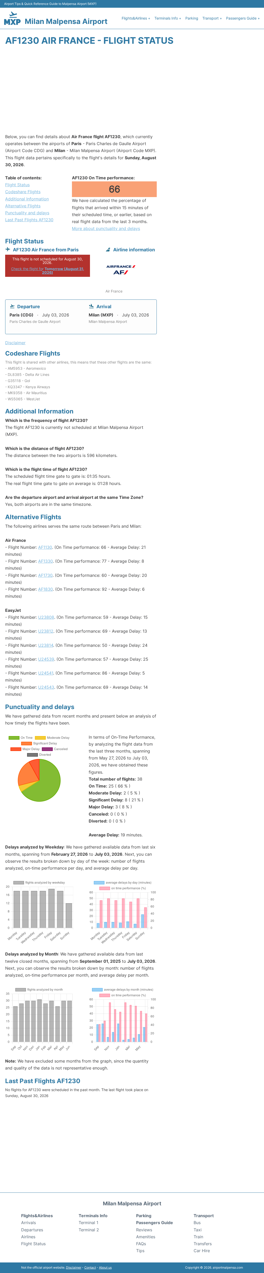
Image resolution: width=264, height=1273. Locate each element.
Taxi (198, 1229)
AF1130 (45, 547)
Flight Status (17, 184)
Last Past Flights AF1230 (29, 219)
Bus (197, 1222)
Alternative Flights (22, 205)
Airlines (28, 1236)
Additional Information (27, 198)
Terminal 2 (89, 1229)
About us (105, 1267)
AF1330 (45, 561)
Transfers (203, 1243)
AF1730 (45, 575)
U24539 (46, 659)
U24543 (46, 687)
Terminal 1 (88, 1222)
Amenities (145, 1236)
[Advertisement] (132, 92)
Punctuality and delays (27, 212)
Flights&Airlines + (136, 18)
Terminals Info (93, 1215)
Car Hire (202, 1250)
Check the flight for (47, 271)
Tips (140, 1250)
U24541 (45, 673)
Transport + (212, 18)
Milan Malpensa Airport (66, 21)
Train (198, 1236)
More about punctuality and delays (106, 228)
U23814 (45, 645)
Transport (204, 1215)
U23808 (46, 617)
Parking (191, 18)
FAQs (141, 1243)
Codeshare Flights (22, 191)
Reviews (144, 1229)
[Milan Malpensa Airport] (12, 18)
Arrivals (28, 1222)
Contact (90, 1267)
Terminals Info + (167, 18)
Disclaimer (73, 1267)
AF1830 (45, 589)
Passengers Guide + (243, 18)
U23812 (45, 631)
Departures (32, 1229)
